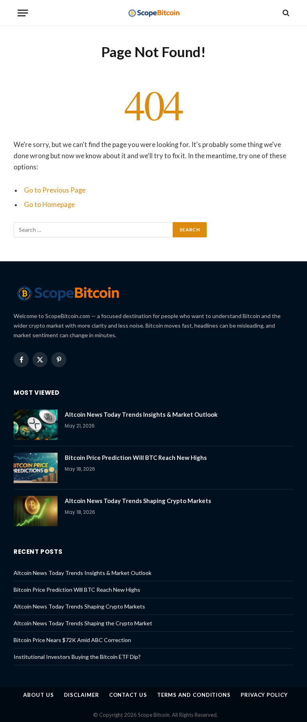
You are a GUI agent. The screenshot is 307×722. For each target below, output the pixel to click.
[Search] (285, 13)
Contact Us (128, 695)
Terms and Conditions (194, 695)
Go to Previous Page (55, 190)
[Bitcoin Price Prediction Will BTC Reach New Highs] (36, 468)
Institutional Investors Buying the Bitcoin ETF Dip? (77, 656)
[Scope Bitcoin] (154, 13)
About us (38, 695)
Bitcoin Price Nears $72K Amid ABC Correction (72, 639)
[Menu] (23, 13)
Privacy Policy (264, 695)
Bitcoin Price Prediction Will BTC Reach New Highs (136, 457)
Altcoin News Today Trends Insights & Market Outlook (141, 414)
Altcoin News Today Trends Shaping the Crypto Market (83, 623)
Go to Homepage (49, 205)
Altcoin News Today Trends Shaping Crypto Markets (138, 500)
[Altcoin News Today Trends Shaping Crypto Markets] (36, 511)
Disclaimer (81, 695)
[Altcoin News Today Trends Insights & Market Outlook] (36, 425)
